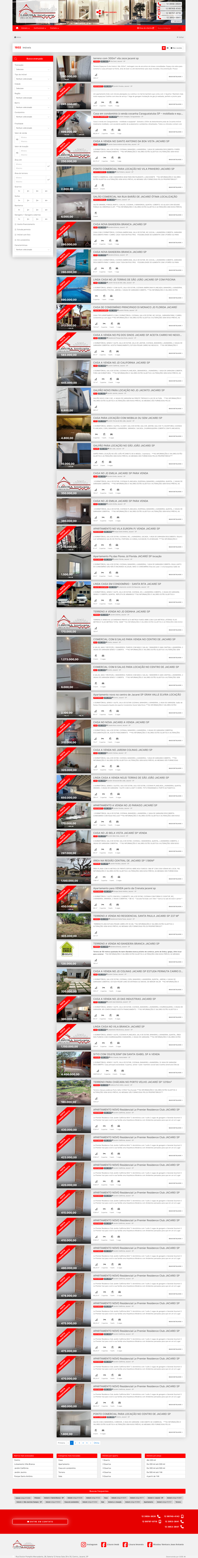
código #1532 (93, 1498)
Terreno (61, 1472)
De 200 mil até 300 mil (156, 1464)
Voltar (181, 37)
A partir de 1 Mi (153, 1476)
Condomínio (20, 112)
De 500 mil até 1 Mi (154, 1472)
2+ (28, 191)
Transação (19, 65)
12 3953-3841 (173, 17)
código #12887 (174, 1498)
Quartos (18, 187)
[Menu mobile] (17, 28)
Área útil (18, 160)
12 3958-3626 (173, 4)
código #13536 (75, 1498)
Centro (17, 1460)
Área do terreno (21, 173)
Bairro (17, 103)
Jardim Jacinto (20, 1472)
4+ (46, 191)
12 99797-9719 (173, 13)
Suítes (17, 196)
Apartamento (63, 1464)
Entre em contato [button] (41, 1521)
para (114, 1502)
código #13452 (90, 1502)
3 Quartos (107, 1468)
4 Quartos (107, 1472)
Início (18, 37)
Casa (60, 1460)
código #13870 (119, 1498)
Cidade (18, 84)
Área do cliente (145, 28)
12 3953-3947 (172, 1527)
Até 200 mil (151, 1460)
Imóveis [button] (24, 28)
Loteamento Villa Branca (24, 1464)
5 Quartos (107, 1476)
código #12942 (53, 1502)
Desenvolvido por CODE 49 (176, 1557)
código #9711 (137, 1498)
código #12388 (23, 1498)
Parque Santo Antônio (23, 1476)
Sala (60, 1476)
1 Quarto (106, 1460)
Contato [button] (53, 28)
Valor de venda (21, 133)
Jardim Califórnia (21, 1468)
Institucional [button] (39, 28)
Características (21, 245)
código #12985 (132, 1502)
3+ (37, 191)
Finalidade (19, 124)
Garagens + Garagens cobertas (28, 215)
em (54, 1498)
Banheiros (19, 205)
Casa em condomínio (67, 1468)
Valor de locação (21, 146)
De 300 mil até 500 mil (156, 1468)
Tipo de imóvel (21, 74)
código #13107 (164, 1502)
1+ (19, 191)
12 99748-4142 (173, 8)
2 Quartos (107, 1464)
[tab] (32, 59)
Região (17, 93)
